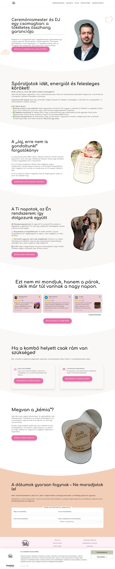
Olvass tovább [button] (19, 310)
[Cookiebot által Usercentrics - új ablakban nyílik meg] (10, 566)
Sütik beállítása (101, 557)
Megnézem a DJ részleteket (29, 381)
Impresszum (90, 546)
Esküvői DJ (69, 3)
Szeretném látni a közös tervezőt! (29, 182)
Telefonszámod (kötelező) (21, 518)
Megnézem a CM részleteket (77, 379)
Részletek (23, 566)
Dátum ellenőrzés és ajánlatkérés (30, 49)
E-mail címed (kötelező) (64, 511)
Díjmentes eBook (98, 3)
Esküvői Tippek (85, 3)
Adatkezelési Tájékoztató (89, 540)
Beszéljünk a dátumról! (24, 254)
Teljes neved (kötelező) (20, 511)
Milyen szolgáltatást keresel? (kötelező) (69, 518)
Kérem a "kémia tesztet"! (24, 438)
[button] (102, 303)
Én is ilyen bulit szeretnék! (57, 321)
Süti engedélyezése (102, 552)
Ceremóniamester (58, 3)
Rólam (77, 3)
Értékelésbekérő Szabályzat (90, 543)
